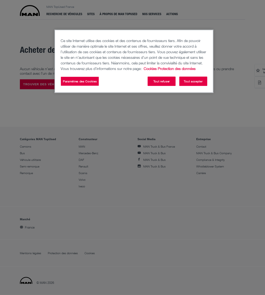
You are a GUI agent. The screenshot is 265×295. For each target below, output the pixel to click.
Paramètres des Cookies (80, 81)
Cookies (150, 68)
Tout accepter (193, 81)
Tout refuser (161, 81)
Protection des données (177, 68)
